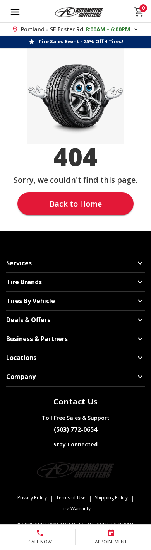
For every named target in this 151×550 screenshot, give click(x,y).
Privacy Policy (32, 497)
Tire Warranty (76, 508)
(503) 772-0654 (75, 429)
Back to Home (76, 204)
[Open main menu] (15, 12)
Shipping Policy (111, 497)
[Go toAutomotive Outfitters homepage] (79, 12)
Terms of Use (71, 497)
